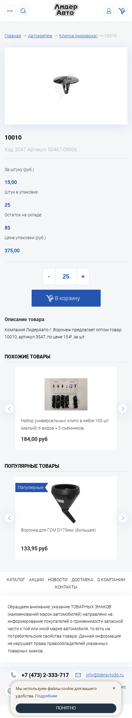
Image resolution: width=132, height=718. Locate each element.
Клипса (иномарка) (78, 35)
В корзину (67, 298)
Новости (58, 579)
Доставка (82, 579)
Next (122, 408)
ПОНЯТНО (66, 708)
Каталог (16, 579)
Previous (9, 408)
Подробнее (46, 696)
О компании (111, 579)
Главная (13, 35)
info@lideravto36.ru (105, 674)
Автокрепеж (40, 35)
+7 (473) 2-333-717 (45, 675)
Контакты (66, 587)
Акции (36, 579)
